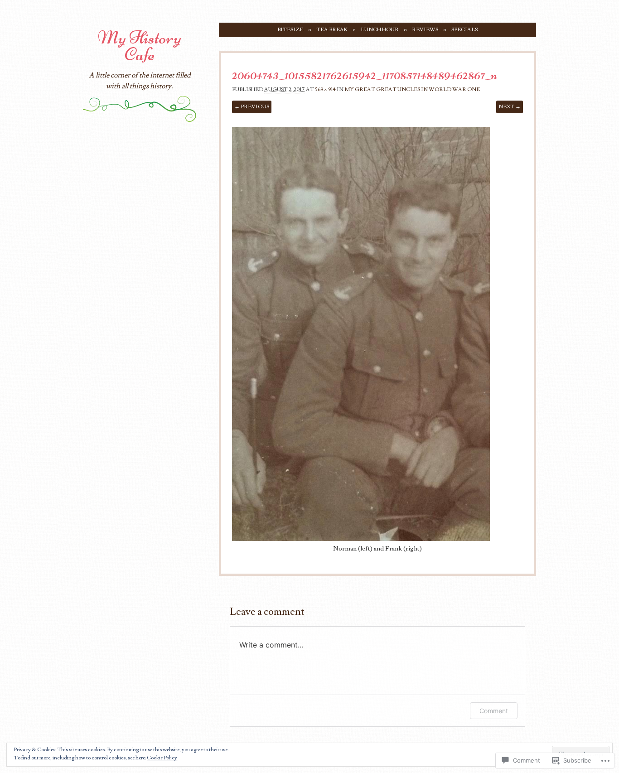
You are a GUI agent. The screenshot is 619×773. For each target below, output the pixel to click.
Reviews (425, 29)
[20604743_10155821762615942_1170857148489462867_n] (361, 538)
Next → (509, 106)
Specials (464, 29)
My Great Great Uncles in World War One (412, 89)
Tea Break (332, 29)
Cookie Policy (162, 757)
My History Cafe (139, 46)
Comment (493, 711)
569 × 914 (325, 89)
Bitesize (290, 29)
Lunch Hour (380, 29)
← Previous (251, 106)
